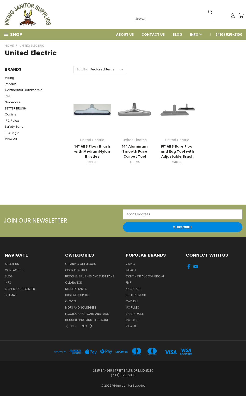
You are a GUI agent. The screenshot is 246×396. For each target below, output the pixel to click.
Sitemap (10, 295)
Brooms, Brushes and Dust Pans (89, 276)
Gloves (70, 301)
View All (11, 139)
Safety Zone (14, 126)
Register (28, 289)
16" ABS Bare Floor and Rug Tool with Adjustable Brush (177, 151)
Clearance (73, 283)
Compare (91, 105)
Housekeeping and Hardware (87, 320)
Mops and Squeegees (80, 307)
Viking (9, 77)
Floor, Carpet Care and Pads (87, 314)
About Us (125, 34)
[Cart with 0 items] (241, 15)
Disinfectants (76, 289)
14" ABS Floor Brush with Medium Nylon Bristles (92, 151)
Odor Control (76, 270)
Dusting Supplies (77, 295)
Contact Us (153, 34)
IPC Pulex (12, 120)
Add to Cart (92, 113)
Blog (177, 34)
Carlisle (11, 114)
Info (194, 34)
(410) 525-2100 (229, 34)
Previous (239, 381)
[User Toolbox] (232, 15)
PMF (8, 96)
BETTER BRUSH (15, 108)
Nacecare (13, 102)
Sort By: (82, 69)
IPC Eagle (12, 133)
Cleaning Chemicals (80, 264)
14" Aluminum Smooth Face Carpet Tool (135, 151)
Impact (10, 84)
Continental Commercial (24, 90)
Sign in (10, 289)
